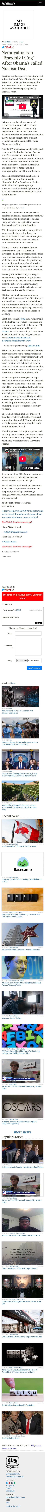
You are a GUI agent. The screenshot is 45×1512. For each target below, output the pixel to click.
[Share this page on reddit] (13, 47)
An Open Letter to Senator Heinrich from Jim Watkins (22, 1167)
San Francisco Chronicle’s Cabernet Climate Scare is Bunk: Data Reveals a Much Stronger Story (19, 807)
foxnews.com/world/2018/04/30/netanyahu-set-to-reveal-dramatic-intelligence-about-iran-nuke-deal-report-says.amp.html (23, 513)
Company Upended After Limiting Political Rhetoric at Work (22, 880)
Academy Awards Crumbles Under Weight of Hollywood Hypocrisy (19, 1122)
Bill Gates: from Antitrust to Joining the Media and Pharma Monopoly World (21, 984)
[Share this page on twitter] (3, 47)
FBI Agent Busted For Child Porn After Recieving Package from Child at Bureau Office (21, 1052)
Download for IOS (13, 1474)
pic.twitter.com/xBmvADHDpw (16, 340)
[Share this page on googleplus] (7, 47)
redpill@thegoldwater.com (15, 531)
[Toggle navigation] (40, 3)
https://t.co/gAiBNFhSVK (18, 337)
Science (11, 980)
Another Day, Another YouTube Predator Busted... (21, 1235)
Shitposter (10, 1485)
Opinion (11, 844)
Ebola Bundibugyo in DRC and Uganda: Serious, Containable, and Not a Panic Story (20, 743)
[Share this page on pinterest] (10, 47)
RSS (7, 1502)
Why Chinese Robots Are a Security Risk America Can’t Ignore (17, 712)
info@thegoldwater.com (15, 1497)
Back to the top (12, 1506)
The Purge (12, 1299)
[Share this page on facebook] (5, 47)
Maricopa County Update (11, 1018)
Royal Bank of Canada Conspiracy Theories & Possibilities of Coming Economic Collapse (19, 1371)
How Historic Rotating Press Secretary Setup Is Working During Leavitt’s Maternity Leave (19, 774)
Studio (16, 844)
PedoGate (12, 1049)
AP (23, 208)
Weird (10, 912)
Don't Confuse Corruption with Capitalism (18, 1405)
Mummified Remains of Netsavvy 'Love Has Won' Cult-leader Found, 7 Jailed (21, 915)
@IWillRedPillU (9, 541)
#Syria (22, 318)
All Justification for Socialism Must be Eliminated (21, 950)
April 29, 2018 (33, 345)
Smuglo (9, 1488)
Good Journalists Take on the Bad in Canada (19, 846)
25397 (18, 610)
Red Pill (7, 42)
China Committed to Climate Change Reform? (19, 1268)
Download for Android (14, 1476)
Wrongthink (10, 1491)
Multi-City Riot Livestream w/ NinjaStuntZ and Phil (22, 1337)
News (21, 42)
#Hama (5, 331)
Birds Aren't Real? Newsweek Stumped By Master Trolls (22, 1087)
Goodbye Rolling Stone (10, 1438)
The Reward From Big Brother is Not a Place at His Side (21, 1302)
